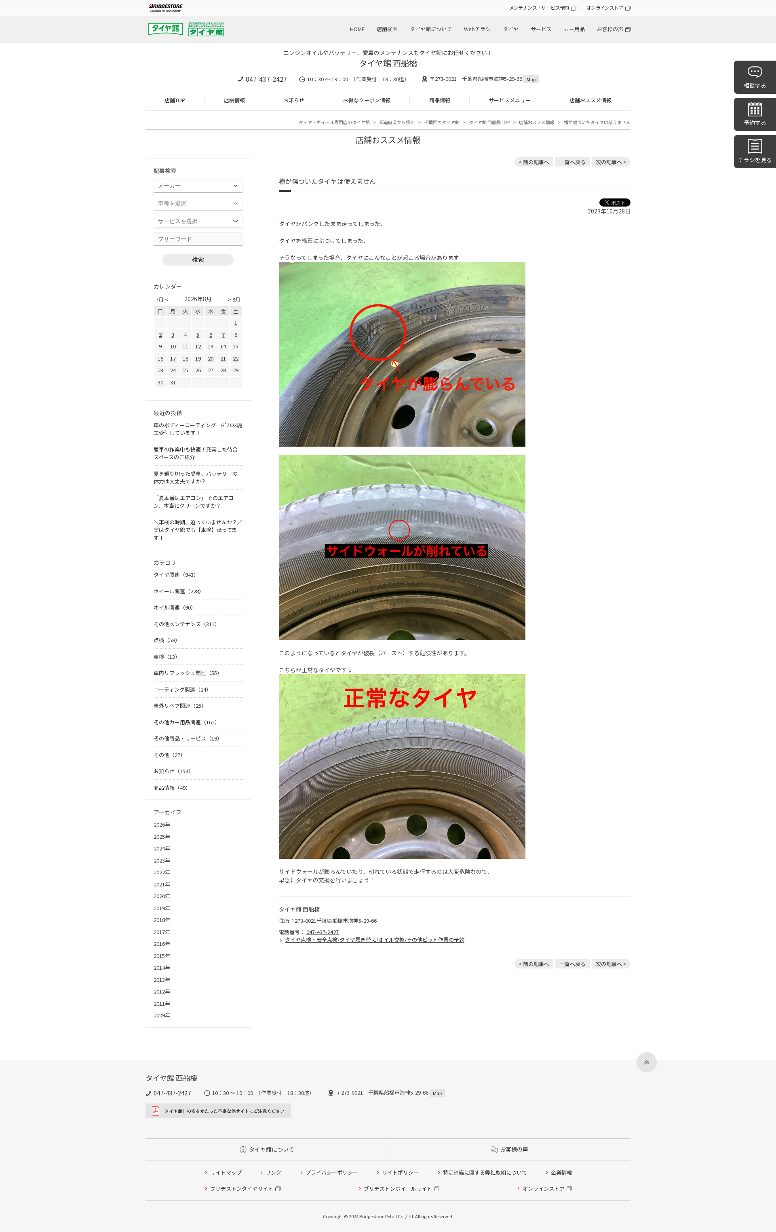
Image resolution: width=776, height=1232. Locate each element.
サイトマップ (226, 1172)
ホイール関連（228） (179, 591)
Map (531, 79)
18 (185, 358)
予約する (755, 122)
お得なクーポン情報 (366, 100)
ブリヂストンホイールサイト (398, 1188)
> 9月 (234, 299)
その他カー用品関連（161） (187, 722)
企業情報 (561, 1172)
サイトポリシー (400, 1172)
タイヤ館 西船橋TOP (489, 122)
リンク (273, 1172)
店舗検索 (387, 29)
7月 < (162, 299)
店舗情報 (234, 100)
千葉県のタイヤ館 (442, 122)
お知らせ (293, 100)
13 (210, 346)
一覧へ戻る (572, 162)
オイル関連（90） (175, 607)
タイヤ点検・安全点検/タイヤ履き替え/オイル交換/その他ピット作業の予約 (374, 939)
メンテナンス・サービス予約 (539, 7)
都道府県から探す (397, 122)
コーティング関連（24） (182, 689)
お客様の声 (610, 29)
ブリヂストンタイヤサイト (241, 1188)
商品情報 (439, 100)
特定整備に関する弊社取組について (485, 1172)
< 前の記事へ (534, 162)
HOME (357, 29)
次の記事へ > (611, 162)
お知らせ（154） (174, 771)
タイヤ (511, 29)
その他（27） (170, 755)
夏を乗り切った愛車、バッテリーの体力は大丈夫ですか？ (196, 477)
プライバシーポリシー (332, 1172)
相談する (755, 85)
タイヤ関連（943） (176, 574)
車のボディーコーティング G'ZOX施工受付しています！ (198, 429)
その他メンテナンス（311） (187, 624)
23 (160, 370)
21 (223, 358)
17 (173, 358)
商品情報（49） (172, 787)
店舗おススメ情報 (590, 100)
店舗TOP (174, 100)
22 (235, 358)
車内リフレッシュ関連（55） (188, 673)
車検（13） (167, 656)
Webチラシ (477, 29)
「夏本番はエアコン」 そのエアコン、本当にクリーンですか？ (194, 502)
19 (198, 358)
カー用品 (574, 29)
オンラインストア (604, 7)
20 (210, 358)
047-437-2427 (266, 79)
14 (223, 346)
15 (235, 346)
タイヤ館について (431, 29)
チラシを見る (755, 160)
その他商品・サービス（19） (188, 738)
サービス (541, 29)
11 (185, 346)
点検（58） (167, 640)
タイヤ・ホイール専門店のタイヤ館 (334, 122)
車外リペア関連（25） (180, 705)
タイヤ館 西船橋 (388, 63)
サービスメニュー (510, 100)
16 (160, 358)
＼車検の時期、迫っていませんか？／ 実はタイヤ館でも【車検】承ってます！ (198, 530)
